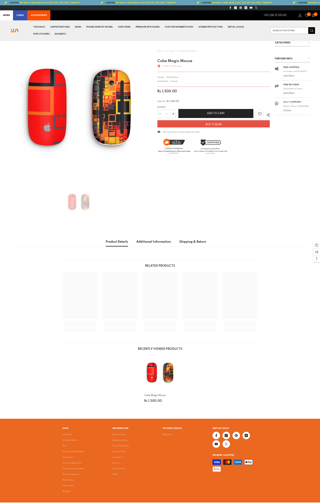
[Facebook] (230, 7)
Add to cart (215, 113)
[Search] (292, 30)
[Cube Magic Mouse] (160, 373)
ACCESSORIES (39, 15)
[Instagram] (235, 7)
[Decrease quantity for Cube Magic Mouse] (159, 114)
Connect (287, 110)
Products (171, 51)
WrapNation (173, 77)
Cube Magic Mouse (155, 395)
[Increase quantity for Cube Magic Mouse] (173, 114)
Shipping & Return (192, 241)
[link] (80, 323)
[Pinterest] (240, 7)
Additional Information (153, 241)
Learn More (288, 75)
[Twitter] (256, 7)
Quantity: (161, 107)
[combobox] (289, 30)
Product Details (117, 241)
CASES (20, 15)
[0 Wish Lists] (306, 15)
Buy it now (214, 124)
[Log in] (300, 15)
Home (160, 51)
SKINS (6, 15)
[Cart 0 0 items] (313, 15)
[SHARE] (267, 114)
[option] (78, 109)
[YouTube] (251, 7)
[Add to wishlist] (260, 114)
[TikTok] (245, 7)
